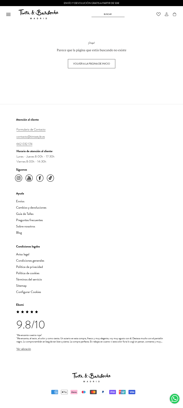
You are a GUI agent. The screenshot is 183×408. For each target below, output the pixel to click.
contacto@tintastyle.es (30, 136)
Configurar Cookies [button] (28, 292)
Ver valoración (23, 349)
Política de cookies (27, 273)
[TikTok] (51, 178)
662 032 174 (24, 144)
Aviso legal (22, 254)
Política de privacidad (29, 267)
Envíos (20, 201)
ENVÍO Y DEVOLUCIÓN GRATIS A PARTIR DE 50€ (91, 3)
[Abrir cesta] (174, 14)
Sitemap (21, 285)
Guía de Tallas (24, 214)
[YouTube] (29, 178)
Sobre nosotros (25, 226)
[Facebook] (40, 178)
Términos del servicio (29, 279)
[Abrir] (8, 14)
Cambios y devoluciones (31, 207)
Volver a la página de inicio (91, 64)
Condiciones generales (30, 260)
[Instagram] (19, 178)
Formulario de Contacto (31, 129)
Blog (19, 232)
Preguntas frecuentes (29, 220)
